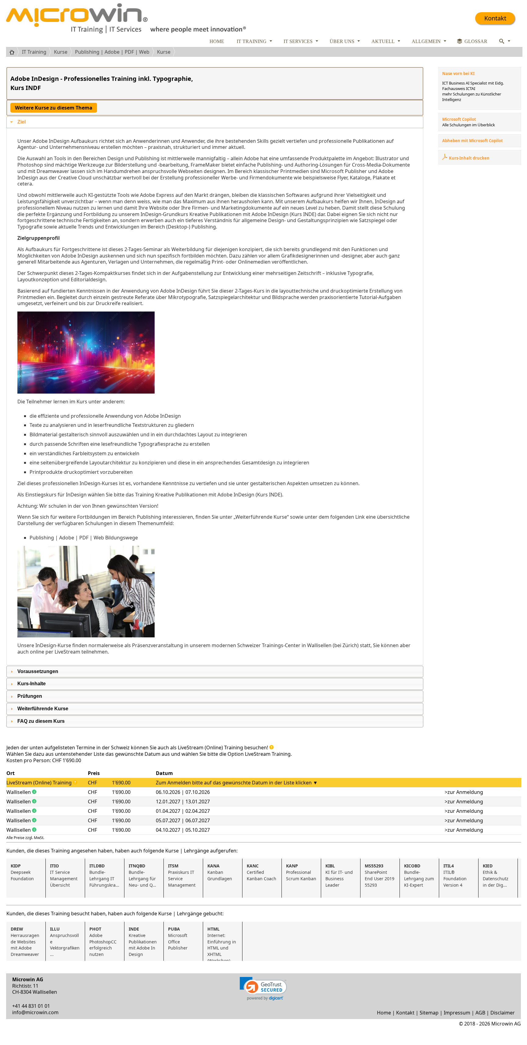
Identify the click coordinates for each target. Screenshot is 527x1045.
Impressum (457, 1012)
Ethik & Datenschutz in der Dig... (496, 875)
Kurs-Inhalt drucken (469, 158)
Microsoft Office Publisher (178, 938)
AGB (480, 1012)
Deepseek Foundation (22, 872)
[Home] (14, 51)
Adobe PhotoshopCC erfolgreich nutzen (103, 941)
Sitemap (429, 1012)
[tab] (214, 122)
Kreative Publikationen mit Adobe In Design (143, 941)
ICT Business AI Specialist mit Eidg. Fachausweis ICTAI (473, 85)
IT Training (34, 52)
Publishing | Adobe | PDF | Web (112, 52)
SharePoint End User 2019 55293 (380, 875)
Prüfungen (29, 696)
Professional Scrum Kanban (301, 872)
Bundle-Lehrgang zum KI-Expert (419, 875)
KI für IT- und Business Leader (339, 875)
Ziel (21, 121)
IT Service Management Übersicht (64, 875)
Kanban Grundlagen (219, 872)
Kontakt (495, 18)
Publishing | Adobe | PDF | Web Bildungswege (84, 537)
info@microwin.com (35, 1012)
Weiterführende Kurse (42, 708)
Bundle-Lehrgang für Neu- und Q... (143, 875)
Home (384, 1012)
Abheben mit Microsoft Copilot (472, 140)
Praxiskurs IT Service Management (181, 875)
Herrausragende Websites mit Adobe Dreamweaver (25, 941)
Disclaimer (502, 1012)
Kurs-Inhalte (31, 683)
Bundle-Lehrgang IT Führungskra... (104, 875)
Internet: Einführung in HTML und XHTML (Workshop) (222, 943)
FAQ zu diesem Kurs (41, 721)
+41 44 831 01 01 (31, 1006)
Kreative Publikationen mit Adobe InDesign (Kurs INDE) (252, 214)
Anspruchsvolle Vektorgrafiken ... (65, 941)
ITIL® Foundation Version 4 (455, 875)
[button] (263, 988)
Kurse (60, 52)
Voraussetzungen (37, 671)
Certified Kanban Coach (261, 872)
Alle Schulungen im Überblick (468, 125)
